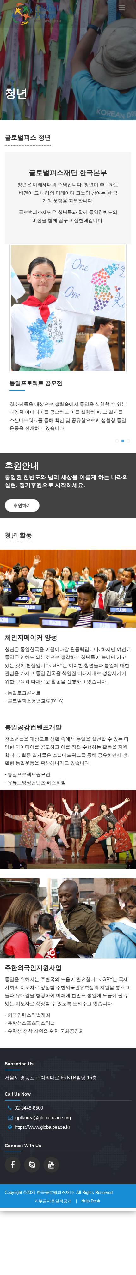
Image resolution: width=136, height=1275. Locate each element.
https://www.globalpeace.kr (42, 1127)
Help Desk (90, 1201)
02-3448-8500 (29, 1107)
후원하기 (22, 505)
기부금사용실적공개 (52, 1201)
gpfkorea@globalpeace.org (43, 1117)
